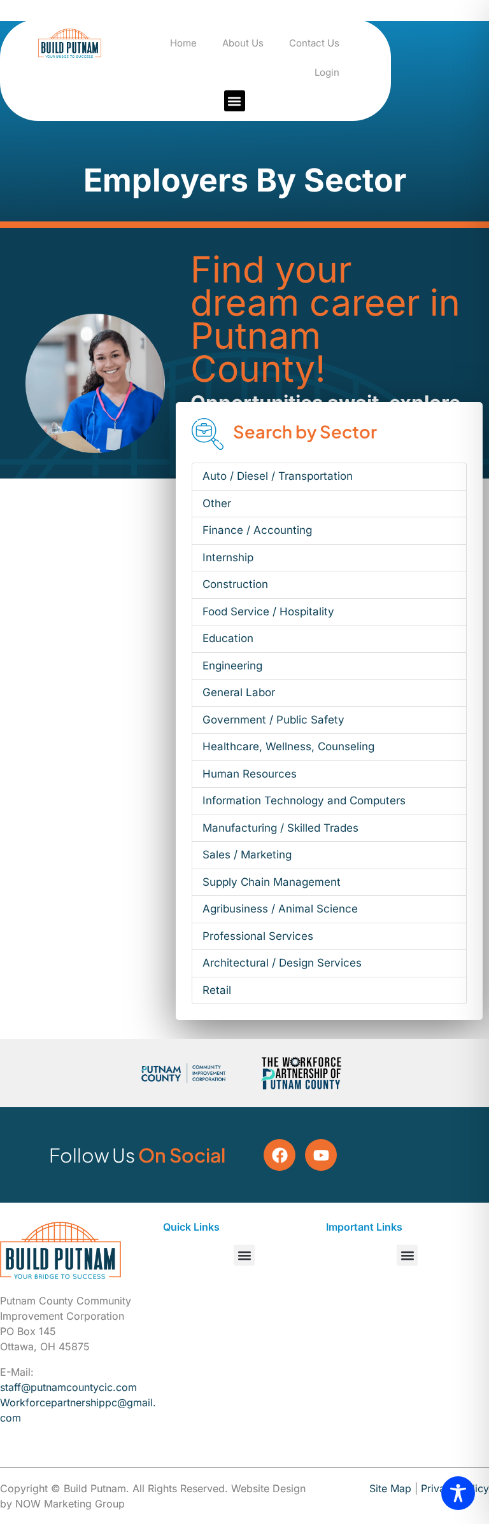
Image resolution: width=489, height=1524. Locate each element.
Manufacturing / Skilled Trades (280, 827)
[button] (234, 100)
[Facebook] (279, 1155)
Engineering (232, 665)
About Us (243, 43)
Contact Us (314, 43)
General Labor (238, 692)
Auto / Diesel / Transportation (277, 476)
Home (183, 43)
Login (327, 72)
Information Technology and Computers (304, 800)
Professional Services (257, 936)
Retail (216, 990)
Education (227, 638)
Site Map (390, 1488)
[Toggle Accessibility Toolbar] (458, 1493)
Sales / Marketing (247, 854)
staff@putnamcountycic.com (68, 1387)
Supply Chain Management (271, 882)
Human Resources (249, 773)
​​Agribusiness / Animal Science (280, 908)
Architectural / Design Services (282, 962)
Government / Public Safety (273, 719)
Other (216, 503)
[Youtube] (321, 1155)
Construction (235, 584)
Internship (227, 557)
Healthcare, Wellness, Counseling (288, 746)
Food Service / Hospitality (268, 611)
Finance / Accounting (257, 530)
